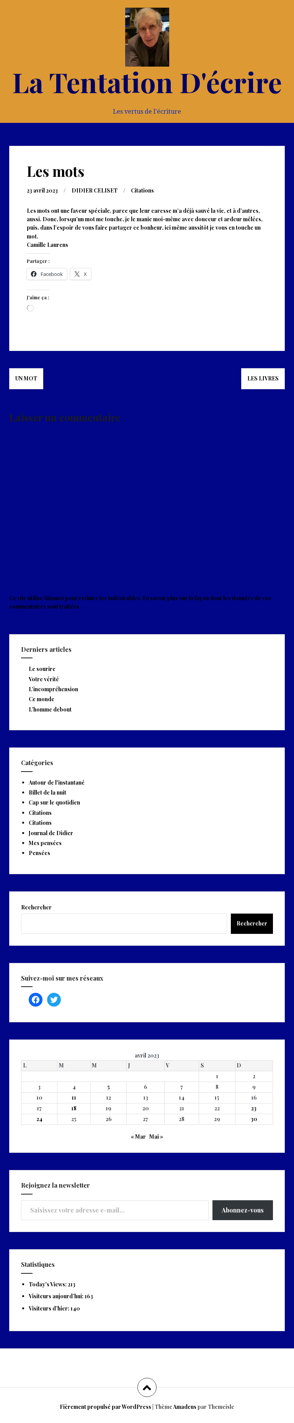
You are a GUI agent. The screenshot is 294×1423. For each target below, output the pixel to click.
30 (254, 1119)
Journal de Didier (51, 833)
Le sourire (42, 668)
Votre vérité (44, 679)
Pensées (39, 853)
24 (39, 1119)
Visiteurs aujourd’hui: (57, 1296)
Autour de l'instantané (57, 782)
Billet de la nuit (47, 792)
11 (74, 1097)
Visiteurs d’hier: (49, 1308)
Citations (142, 190)
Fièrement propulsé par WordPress (105, 1406)
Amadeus (184, 1406)
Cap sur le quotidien (54, 802)
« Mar (138, 1136)
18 (74, 1108)
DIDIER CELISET (95, 190)
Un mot (26, 378)
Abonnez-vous (243, 1210)
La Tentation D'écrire (147, 81)
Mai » (156, 1136)
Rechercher (36, 907)
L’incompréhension (53, 689)
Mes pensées (45, 843)
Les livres (263, 378)
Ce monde (41, 699)
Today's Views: (48, 1284)
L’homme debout (50, 709)
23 (253, 1108)
